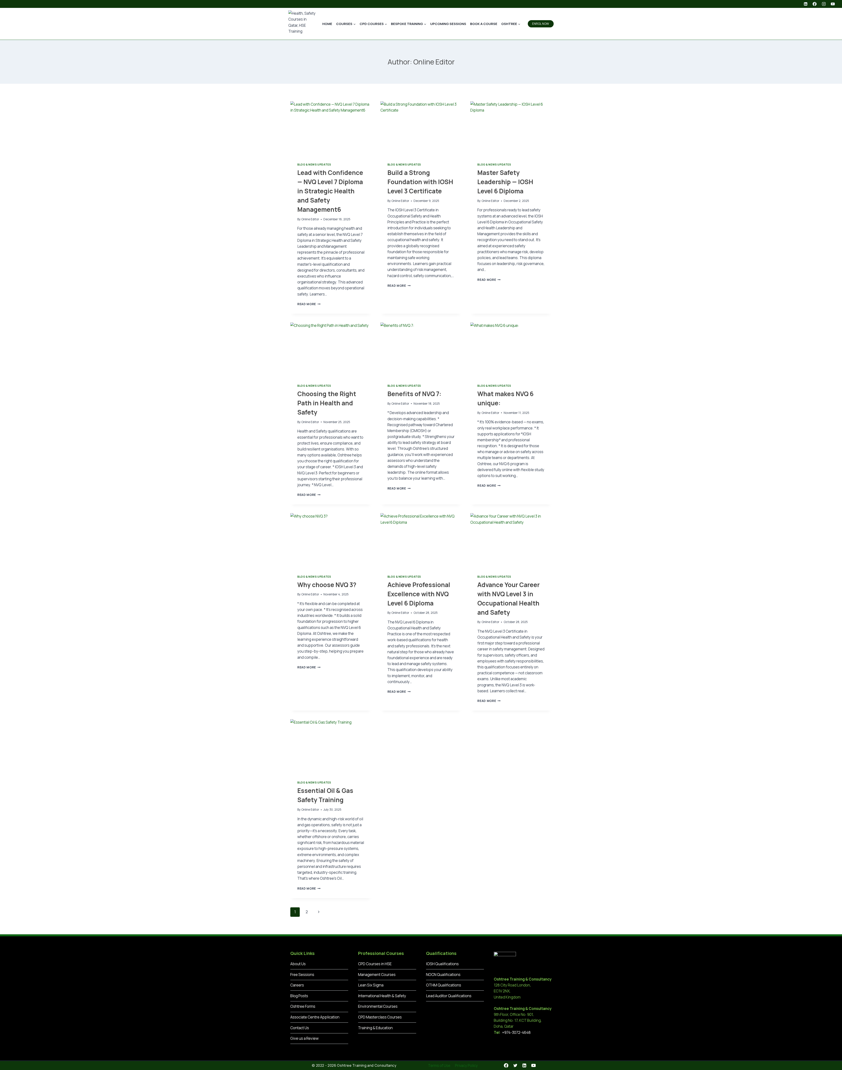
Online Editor (310, 219)
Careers (297, 985)
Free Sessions (302, 974)
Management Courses (377, 974)
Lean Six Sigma (371, 985)
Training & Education (375, 1027)
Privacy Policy (466, 1065)
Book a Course (483, 23)
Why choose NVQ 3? (326, 584)
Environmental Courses (378, 1006)
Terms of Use (439, 1065)
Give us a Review (304, 1038)
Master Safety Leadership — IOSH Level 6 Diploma (505, 181)
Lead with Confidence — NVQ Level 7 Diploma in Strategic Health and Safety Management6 (330, 191)
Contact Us (299, 1027)
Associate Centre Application (314, 1017)
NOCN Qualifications (443, 974)
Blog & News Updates (314, 164)
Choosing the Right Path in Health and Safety (326, 403)
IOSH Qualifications (442, 963)
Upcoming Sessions (448, 23)
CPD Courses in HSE (375, 963)
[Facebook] (815, 4)
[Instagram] (824, 4)
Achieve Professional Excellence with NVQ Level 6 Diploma (418, 593)
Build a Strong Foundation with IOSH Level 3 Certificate (420, 181)
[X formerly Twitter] (515, 1065)
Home (327, 23)
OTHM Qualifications (443, 985)
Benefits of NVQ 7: (414, 394)
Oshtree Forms (302, 1006)
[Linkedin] (806, 4)
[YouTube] (833, 4)
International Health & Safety (382, 995)
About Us (298, 963)
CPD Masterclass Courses (380, 1017)
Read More (309, 304)
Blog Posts (299, 995)
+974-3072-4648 (516, 1032)
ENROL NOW (540, 24)
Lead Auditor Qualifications (448, 995)
